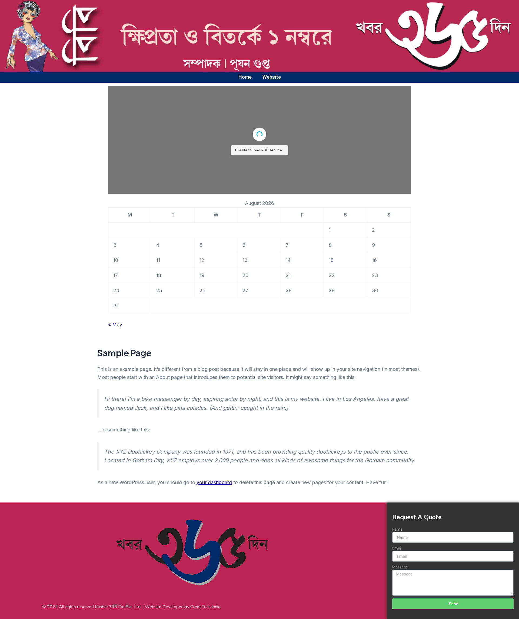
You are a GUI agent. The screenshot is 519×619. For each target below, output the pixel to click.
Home (245, 77)
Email (397, 548)
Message (400, 567)
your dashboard (214, 482)
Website (271, 77)
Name (397, 529)
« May (115, 324)
